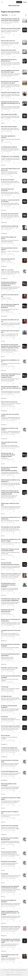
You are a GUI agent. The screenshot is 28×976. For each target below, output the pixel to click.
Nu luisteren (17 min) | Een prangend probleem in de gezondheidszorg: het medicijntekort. (9, 589)
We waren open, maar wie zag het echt (10, 331)
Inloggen (25, 2)
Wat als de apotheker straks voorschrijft (8, 784)
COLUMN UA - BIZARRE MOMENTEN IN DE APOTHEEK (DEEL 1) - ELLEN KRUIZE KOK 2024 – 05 (10, 432)
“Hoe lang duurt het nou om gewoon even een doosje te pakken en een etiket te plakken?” (10, 801)
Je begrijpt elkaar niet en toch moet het (10, 631)
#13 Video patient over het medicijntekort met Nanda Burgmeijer (8, 585)
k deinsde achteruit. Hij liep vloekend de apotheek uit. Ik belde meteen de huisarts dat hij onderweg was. (10, 842)
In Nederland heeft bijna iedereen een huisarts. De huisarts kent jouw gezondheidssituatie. (9, 864)
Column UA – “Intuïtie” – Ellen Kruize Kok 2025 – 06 (10, 252)
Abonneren (19, 2)
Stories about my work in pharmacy (10, 926)
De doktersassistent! (5, 613)
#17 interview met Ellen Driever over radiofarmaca (11, 518)
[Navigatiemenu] (2, 2)
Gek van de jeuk (5, 735)
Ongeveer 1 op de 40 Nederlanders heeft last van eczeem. (10, 553)
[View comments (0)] (8, 25)
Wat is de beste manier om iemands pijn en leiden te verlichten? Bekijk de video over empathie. (10, 904)
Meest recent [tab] (4, 15)
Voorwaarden (17, 969)
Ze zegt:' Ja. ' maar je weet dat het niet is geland (10, 200)
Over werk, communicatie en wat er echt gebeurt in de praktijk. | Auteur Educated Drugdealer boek (10, 52)
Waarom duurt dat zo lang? (8, 50)
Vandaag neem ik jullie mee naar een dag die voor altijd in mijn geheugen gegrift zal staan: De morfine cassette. (10, 483)
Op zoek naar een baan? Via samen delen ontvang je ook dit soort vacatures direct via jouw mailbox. (11, 107)
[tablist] (9, 15)
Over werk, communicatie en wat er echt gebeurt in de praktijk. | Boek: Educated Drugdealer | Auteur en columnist (10, 116)
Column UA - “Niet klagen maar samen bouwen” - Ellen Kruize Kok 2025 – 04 (9, 334)
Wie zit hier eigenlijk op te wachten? (8, 136)
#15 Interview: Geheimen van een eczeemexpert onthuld (10, 549)
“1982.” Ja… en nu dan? (7, 270)
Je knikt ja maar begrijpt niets (9, 748)
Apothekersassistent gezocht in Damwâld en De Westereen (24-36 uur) (10, 103)
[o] (25, 239)
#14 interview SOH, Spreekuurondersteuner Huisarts (10, 563)
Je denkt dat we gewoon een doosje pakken (10, 798)
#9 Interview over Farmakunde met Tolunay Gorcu (10, 620)
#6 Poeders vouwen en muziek (9, 667)
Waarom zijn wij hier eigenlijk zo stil (11, 573)
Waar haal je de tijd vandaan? (9, 126)
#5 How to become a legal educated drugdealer (10, 676)
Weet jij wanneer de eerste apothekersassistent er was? (7, 658)
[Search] (25, 15)
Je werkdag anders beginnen (9, 147)
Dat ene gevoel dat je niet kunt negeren (9, 248)
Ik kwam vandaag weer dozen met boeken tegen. (10, 140)
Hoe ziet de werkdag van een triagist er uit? (10, 542)
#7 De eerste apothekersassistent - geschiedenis (10, 654)
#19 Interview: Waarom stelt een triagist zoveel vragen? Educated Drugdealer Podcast (10, 492)
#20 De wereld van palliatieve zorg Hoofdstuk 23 (10, 480)
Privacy (12, 969)
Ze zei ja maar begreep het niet (9, 771)
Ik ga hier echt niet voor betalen (9, 825)
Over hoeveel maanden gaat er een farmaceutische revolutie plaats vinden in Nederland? (10, 854)
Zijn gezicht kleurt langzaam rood (10, 92)
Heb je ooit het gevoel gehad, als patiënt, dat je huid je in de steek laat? (10, 379)
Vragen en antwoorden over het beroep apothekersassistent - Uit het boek (10, 913)
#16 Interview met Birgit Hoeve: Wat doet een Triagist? (11, 540)
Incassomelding (23, 969)
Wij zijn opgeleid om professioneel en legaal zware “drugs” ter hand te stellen (10, 941)
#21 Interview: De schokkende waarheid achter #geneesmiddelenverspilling (9, 469)
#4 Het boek (4, 716)
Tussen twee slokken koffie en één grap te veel (10, 169)
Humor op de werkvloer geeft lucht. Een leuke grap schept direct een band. (10, 944)
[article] (14, 22)
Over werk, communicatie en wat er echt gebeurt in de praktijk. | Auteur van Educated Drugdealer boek (10, 30)
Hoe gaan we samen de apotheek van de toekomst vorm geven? (10, 887)
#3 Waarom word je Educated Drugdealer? (9, 706)
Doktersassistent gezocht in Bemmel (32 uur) (9, 60)
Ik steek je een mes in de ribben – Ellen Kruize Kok (10, 838)
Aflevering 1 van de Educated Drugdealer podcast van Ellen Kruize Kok (10, 689)
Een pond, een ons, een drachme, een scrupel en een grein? (10, 82)
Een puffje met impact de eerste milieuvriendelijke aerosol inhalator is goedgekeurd (9, 350)
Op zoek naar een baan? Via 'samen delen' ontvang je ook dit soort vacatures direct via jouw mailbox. (11, 63)
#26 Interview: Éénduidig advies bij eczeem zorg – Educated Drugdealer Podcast (10, 375)
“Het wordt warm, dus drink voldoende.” (10, 22)
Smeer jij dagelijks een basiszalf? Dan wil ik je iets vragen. (10, 71)
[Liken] (2, 25)
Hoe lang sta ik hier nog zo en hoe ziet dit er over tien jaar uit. (10, 815)
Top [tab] (9, 15)
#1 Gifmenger (4, 687)
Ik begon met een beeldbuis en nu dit (10, 360)
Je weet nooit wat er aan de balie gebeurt (10, 415)
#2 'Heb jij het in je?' (6, 696)
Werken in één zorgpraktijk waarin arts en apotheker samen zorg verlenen (10, 958)
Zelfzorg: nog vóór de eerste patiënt (11, 28)
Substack (8, 974)
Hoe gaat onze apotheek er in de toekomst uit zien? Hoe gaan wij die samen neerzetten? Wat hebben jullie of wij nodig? (10, 890)
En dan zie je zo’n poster (7, 179)
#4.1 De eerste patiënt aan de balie (10, 726)
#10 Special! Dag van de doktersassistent (7, 610)
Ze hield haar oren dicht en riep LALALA (9, 429)
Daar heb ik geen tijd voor (8, 259)
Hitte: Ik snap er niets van (8, 40)
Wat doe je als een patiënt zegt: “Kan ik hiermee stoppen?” (9, 310)
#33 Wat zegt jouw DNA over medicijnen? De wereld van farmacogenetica (9, 284)
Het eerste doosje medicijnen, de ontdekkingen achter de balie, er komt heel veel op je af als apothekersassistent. (10, 719)
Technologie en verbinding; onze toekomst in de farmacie (10, 364)
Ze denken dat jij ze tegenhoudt (9, 226)
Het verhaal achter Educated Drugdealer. (10, 647)
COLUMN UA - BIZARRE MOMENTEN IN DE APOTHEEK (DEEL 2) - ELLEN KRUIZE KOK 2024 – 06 (10, 418)
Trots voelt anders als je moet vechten (9, 443)
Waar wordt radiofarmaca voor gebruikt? (10, 520)
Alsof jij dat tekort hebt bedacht (9, 213)
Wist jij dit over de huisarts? (8, 861)
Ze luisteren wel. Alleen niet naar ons (10, 320)
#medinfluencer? (5, 458)
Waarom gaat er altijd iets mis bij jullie (10, 504)
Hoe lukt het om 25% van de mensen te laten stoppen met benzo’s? (10, 241)
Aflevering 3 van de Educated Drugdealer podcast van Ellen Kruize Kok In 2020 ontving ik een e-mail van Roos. (10, 709)
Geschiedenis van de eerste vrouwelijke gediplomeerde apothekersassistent (10, 764)
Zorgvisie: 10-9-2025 (5, 298)
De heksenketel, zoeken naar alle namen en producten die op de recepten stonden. (10, 728)
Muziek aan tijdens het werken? (8, 669)
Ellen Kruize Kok (7, 23)
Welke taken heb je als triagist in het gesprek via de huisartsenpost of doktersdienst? (9, 496)
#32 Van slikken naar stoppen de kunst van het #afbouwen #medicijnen (10, 306)
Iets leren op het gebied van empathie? (8, 901)
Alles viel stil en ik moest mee (9, 402)
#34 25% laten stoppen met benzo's (8, 237)
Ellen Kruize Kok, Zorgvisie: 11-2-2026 (9, 227)
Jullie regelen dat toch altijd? (9, 114)
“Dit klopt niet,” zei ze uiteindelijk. (10, 156)
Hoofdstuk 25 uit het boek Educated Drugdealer (9, 738)
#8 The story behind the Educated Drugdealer (10, 645)
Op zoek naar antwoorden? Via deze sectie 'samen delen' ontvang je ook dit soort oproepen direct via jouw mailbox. (10, 74)
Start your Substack (10, 972)
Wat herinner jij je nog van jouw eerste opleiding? (9, 680)
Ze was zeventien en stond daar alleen (9, 761)
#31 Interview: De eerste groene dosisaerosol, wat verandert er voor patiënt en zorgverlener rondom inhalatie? (10, 346)
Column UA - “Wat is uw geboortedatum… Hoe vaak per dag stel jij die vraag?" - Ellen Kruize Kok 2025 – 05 (10, 272)
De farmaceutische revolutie (9, 852)
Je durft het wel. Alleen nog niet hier (9, 295)
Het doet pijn (4, 874)
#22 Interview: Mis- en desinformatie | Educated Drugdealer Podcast (8, 455)
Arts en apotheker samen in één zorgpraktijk (9, 955)
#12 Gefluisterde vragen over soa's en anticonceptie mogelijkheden (10, 599)
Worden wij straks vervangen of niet (9, 812)
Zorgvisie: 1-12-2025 (5, 260)
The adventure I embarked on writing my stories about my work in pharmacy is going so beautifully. (10, 929)
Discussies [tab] (14, 15)
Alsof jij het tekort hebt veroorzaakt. (7, 189)
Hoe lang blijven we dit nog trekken (10, 527)
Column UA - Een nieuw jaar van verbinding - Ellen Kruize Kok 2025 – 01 (11, 404)
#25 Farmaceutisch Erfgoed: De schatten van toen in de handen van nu (11, 388)
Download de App (19, 972)
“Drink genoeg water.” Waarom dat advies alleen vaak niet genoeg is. (10, 19)
